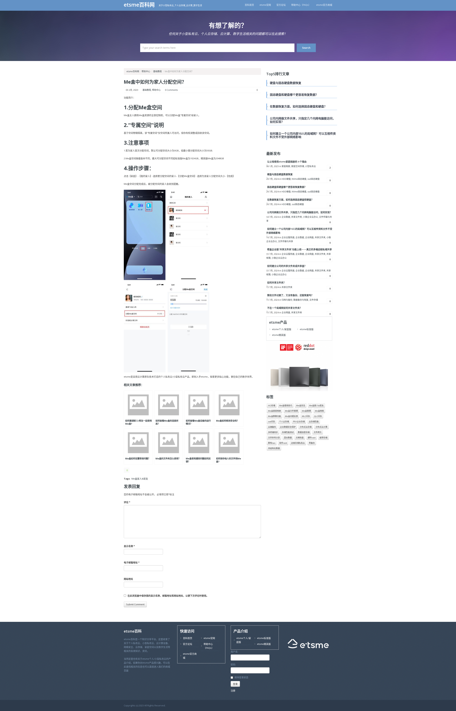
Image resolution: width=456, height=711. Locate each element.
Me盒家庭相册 (274, 410)
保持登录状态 (241, 677)
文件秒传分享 (274, 437)
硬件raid (311, 437)
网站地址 (128, 578)
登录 (235, 683)
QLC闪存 (318, 416)
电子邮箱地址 (131, 562)
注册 (233, 690)
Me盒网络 (319, 410)
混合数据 (288, 437)
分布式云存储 (306, 426)
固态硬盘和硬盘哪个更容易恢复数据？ (287, 186)
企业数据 (286, 216)
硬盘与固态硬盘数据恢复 (280, 174)
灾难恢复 (300, 437)
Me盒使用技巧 (285, 405)
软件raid (283, 443)
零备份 (312, 443)
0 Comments (171, 89)
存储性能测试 (288, 432)
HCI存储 (271, 405)
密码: (233, 664)
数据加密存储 (304, 432)
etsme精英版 (279, 335)
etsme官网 (265, 4)
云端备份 (272, 426)
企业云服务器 (288, 237)
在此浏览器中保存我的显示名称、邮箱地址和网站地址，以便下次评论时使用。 (168, 595)
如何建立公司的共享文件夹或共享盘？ (287, 265)
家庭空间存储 (297, 166)
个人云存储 (284, 421)
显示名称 (129, 546)
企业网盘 (309, 237)
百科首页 (249, 4)
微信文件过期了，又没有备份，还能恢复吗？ (290, 295)
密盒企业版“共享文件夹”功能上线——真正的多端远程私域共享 (299, 249)
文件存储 (313, 299)
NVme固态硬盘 (299, 178)
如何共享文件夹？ (276, 282)
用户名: (234, 651)
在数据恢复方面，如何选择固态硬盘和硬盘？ (290, 199)
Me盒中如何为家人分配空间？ (155, 82)
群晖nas (271, 443)
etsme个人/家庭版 (281, 329)
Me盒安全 (300, 405)
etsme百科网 (140, 4)
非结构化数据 (274, 448)
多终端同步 (273, 432)
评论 (127, 502)
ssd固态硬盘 (313, 178)
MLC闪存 (306, 416)
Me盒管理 (306, 410)
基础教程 (157, 71)
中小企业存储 (299, 421)
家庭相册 (286, 166)
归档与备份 (287, 299)
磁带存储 (323, 437)
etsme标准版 (307, 329)
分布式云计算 (321, 426)
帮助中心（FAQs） (301, 4)
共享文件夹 (296, 216)
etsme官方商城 (324, 4)
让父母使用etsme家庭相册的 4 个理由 (287, 161)
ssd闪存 (271, 421)
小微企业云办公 (310, 216)
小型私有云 (310, 166)
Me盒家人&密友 (139, 478)
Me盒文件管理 (291, 410)
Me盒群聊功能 (274, 416)
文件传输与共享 (285, 241)
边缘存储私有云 (298, 443)
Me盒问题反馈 (291, 416)
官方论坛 (281, 4)
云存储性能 (314, 421)
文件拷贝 (318, 432)
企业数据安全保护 (288, 426)
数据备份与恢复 (300, 299)
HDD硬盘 (286, 178)
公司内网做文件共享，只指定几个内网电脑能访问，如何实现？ (299, 212)
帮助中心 (146, 71)
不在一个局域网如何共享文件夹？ (284, 307)
